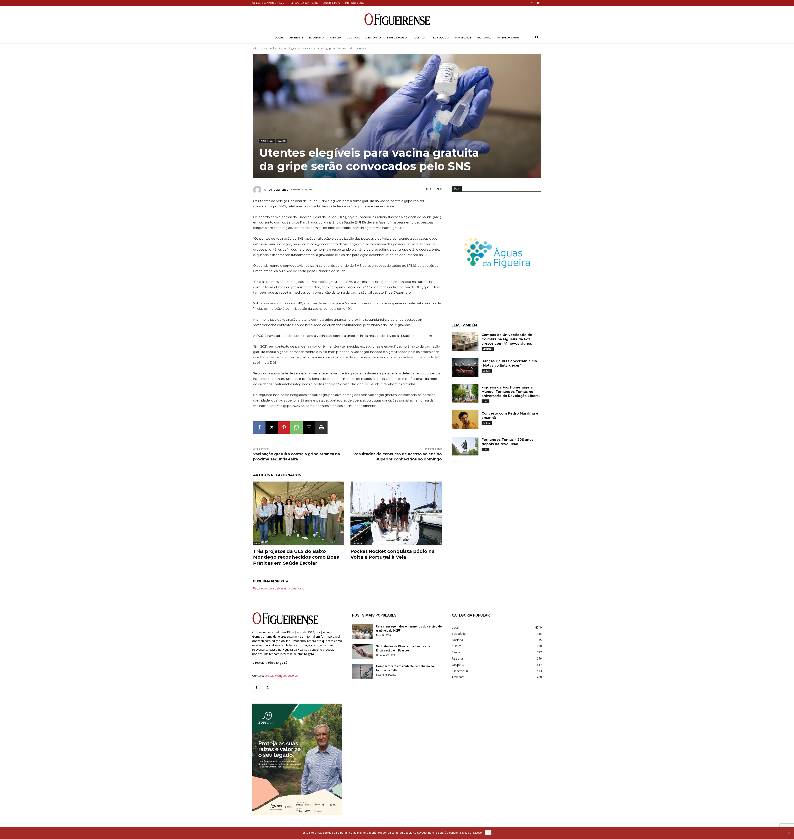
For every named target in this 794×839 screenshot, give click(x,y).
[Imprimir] (321, 427)
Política (419, 37)
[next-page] (460, 462)
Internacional (508, 37)
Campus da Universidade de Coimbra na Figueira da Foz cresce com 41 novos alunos (507, 339)
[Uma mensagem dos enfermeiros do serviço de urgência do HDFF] (362, 631)
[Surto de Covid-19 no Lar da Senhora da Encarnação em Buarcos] (362, 651)
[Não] (789, 833)
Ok (488, 832)
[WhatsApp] (296, 427)
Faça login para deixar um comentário (278, 588)
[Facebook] (532, 3)
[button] (537, 38)
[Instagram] (539, 3)
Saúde (281, 141)
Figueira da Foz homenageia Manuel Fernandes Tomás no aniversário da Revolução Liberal (511, 391)
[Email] (309, 427)
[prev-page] (454, 462)
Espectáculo (397, 37)
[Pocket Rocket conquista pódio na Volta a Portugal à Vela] (396, 513)
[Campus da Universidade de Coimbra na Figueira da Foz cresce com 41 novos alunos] (465, 341)
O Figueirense (278, 189)
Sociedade (463, 37)
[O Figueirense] (397, 19)
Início (256, 48)
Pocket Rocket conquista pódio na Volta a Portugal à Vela (392, 554)
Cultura (353, 37)
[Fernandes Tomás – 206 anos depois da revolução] (465, 446)
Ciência (335, 37)
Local (279, 37)
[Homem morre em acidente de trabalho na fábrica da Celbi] (362, 671)
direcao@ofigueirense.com (282, 676)
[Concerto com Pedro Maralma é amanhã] (465, 419)
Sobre (315, 2)
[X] (271, 427)
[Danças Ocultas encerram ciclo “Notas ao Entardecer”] (465, 367)
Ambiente (296, 37)
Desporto (373, 37)
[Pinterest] (284, 427)
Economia (316, 37)
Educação (488, 348)
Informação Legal (354, 2)
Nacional (484, 37)
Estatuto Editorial (332, 2)
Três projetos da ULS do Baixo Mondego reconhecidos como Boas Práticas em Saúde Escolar (296, 557)
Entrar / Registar (300, 2)
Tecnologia (440, 37)
